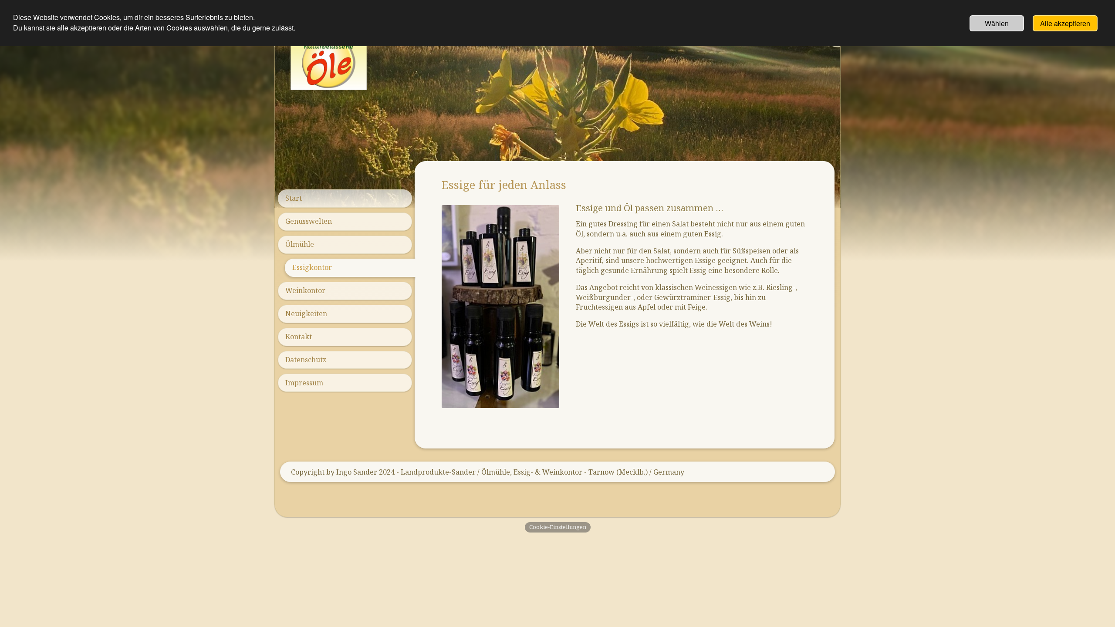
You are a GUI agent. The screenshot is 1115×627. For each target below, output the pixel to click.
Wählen (997, 23)
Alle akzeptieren (1065, 23)
